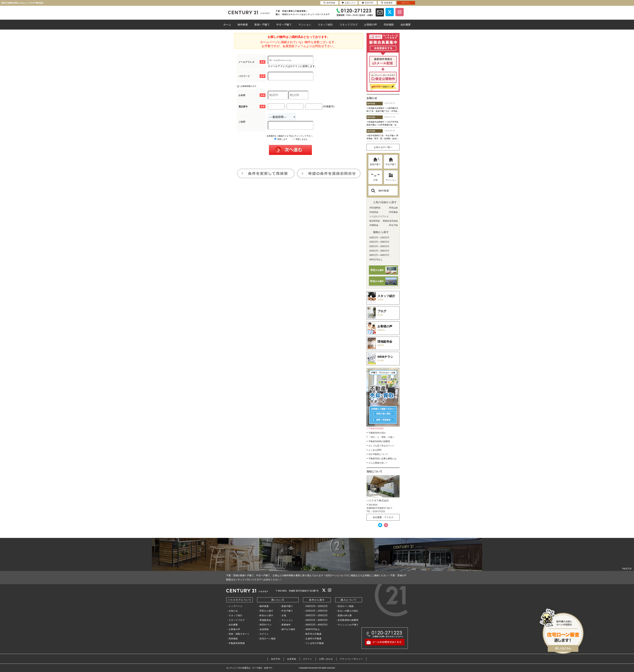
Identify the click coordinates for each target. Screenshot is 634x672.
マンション (391, 180)
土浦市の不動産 (313, 638)
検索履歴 (388, 3)
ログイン (264, 634)
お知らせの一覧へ (383, 147)
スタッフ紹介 (236, 615)
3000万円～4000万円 (316, 624)
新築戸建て (375, 164)
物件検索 (383, 190)
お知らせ (233, 611)
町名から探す (266, 615)
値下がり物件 (288, 629)
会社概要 (233, 624)
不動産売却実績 (376, 428)
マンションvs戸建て (348, 624)
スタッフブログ (237, 620)
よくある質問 (375, 450)
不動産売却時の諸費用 (379, 441)
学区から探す (266, 611)
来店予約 (275, 659)
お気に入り (350, 3)
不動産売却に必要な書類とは (382, 458)
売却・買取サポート (239, 634)
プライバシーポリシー (351, 659)
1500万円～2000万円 (316, 611)
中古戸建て (391, 164)
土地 (375, 180)
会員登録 (264, 629)
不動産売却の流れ (377, 433)
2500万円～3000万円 (316, 620)
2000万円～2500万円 (316, 615)
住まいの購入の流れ (348, 611)
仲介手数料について (378, 454)
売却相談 (233, 638)
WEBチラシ (266, 624)
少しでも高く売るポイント (381, 445)
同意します (282, 139)
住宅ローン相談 (268, 638)
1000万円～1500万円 (316, 606)
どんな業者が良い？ (378, 463)
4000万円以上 (312, 629)
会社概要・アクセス (383, 517)
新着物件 (286, 624)
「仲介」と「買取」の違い (381, 437)
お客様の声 (234, 629)
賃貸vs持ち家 (345, 615)
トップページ (236, 606)
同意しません (301, 139)
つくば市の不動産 (314, 643)
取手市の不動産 (313, 634)
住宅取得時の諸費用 (348, 620)
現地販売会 (265, 620)
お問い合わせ (326, 659)
